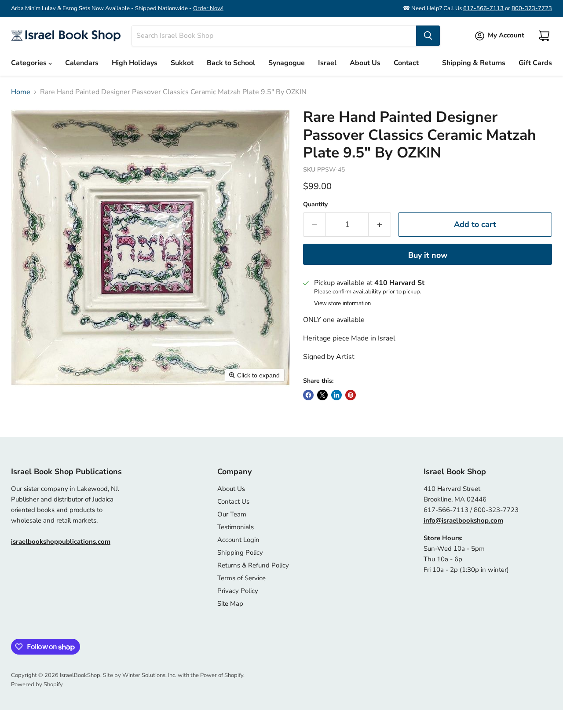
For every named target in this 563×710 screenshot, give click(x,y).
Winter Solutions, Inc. (149, 675)
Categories (29, 63)
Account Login (238, 539)
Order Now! (208, 8)
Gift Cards (535, 63)
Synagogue (286, 63)
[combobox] (274, 36)
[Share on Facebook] (308, 395)
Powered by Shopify (37, 684)
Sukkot (182, 63)
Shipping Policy (240, 552)
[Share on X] (322, 395)
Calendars (82, 63)
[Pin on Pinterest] (350, 395)
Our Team (231, 514)
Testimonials (235, 527)
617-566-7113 (483, 8)
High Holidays (134, 63)
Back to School (231, 63)
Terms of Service (241, 578)
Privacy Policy (237, 590)
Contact (406, 63)
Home (20, 92)
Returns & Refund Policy (253, 565)
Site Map (230, 603)
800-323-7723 (532, 8)
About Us (365, 63)
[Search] (428, 36)
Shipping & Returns (473, 63)
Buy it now (427, 255)
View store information (342, 303)
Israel (327, 63)
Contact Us (233, 501)
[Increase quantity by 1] (380, 224)
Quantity (315, 204)
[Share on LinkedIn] (336, 395)
